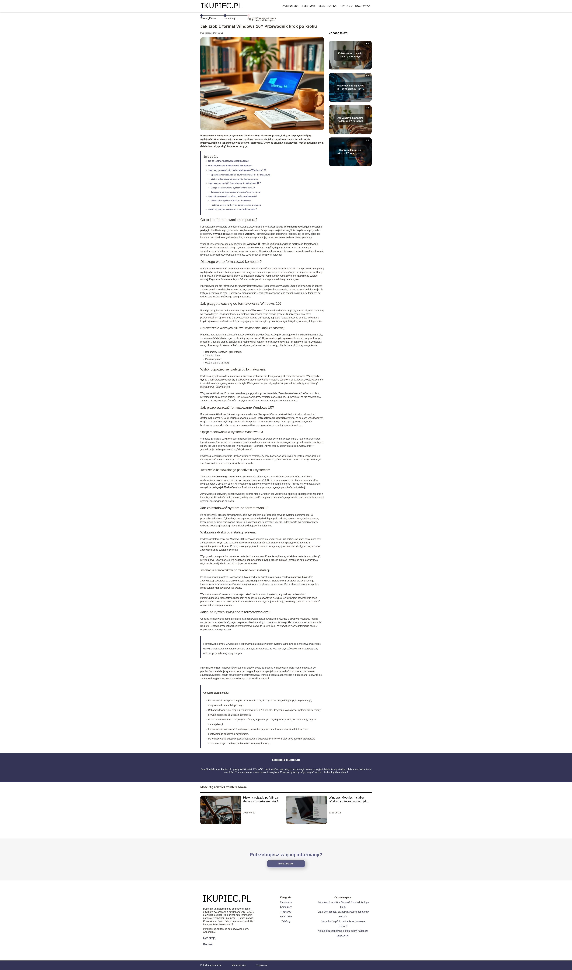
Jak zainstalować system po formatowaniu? (232, 196)
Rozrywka (362, 6)
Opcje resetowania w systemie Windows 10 (233, 188)
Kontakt (208, 944)
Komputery (291, 6)
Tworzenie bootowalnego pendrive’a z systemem (235, 192)
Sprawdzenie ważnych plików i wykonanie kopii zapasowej (241, 175)
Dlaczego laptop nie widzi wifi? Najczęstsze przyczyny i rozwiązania (350, 152)
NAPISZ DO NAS (286, 864)
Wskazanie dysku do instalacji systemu (231, 200)
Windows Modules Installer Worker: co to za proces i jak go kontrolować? (348, 799)
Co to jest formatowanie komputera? (228, 161)
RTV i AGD (346, 6)
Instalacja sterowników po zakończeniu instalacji (236, 205)
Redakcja (209, 938)
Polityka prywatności (211, 965)
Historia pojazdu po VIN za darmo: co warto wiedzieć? (260, 799)
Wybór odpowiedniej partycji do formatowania (234, 179)
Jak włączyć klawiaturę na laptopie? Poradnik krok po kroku (350, 120)
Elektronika (327, 6)
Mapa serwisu (239, 965)
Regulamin (262, 965)
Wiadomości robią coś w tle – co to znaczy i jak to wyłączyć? (350, 87)
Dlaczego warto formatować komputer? (230, 165)
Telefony (309, 6)
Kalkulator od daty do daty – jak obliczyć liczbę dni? (350, 55)
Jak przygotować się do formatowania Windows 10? (237, 170)
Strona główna (208, 18)
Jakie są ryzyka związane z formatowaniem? (233, 209)
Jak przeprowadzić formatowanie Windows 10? (234, 183)
